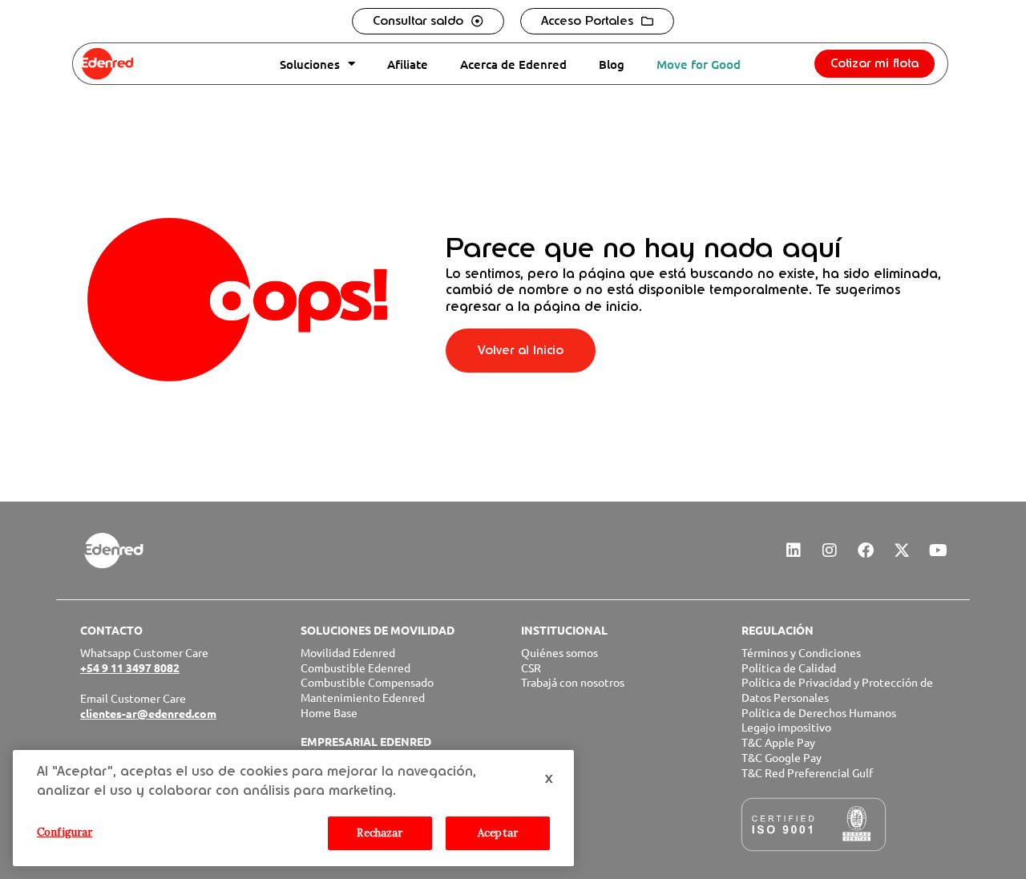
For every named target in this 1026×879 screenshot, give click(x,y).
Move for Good (698, 64)
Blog (611, 64)
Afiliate (407, 64)
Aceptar (498, 833)
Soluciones (310, 64)
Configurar (64, 832)
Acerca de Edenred (513, 64)
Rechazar (379, 833)
